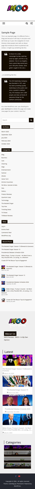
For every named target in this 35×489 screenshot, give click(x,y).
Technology (5, 200)
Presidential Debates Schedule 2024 (12, 252)
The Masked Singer (7, 203)
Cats (2, 161)
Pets (2, 188)
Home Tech (4, 179)
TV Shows (4, 212)
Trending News (6, 209)
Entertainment (6, 170)
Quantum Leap (6, 197)
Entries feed (5, 229)
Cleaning (4, 164)
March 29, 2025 (9, 373)
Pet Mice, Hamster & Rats (9, 185)
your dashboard (6, 109)
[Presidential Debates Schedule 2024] (17, 400)
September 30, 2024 (13, 412)
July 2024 (4, 138)
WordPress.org (6, 235)
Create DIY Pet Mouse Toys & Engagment (14, 260)
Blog (2, 154)
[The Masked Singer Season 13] (17, 381)
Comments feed (6, 232)
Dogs (3, 167)
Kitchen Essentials (7, 182)
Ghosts (3, 176)
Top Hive (4, 206)
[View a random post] (31, 23)
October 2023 (5, 144)
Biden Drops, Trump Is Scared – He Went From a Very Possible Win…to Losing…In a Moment (16, 291)
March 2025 (5, 131)
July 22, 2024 (8, 433)
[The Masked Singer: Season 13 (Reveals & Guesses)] (17, 360)
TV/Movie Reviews (7, 215)
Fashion (3, 173)
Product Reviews (6, 194)
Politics (3, 191)
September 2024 (6, 135)
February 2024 (5, 141)
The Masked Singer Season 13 (10, 249)
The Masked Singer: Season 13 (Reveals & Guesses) (17, 246)
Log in (3, 226)
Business (4, 158)
